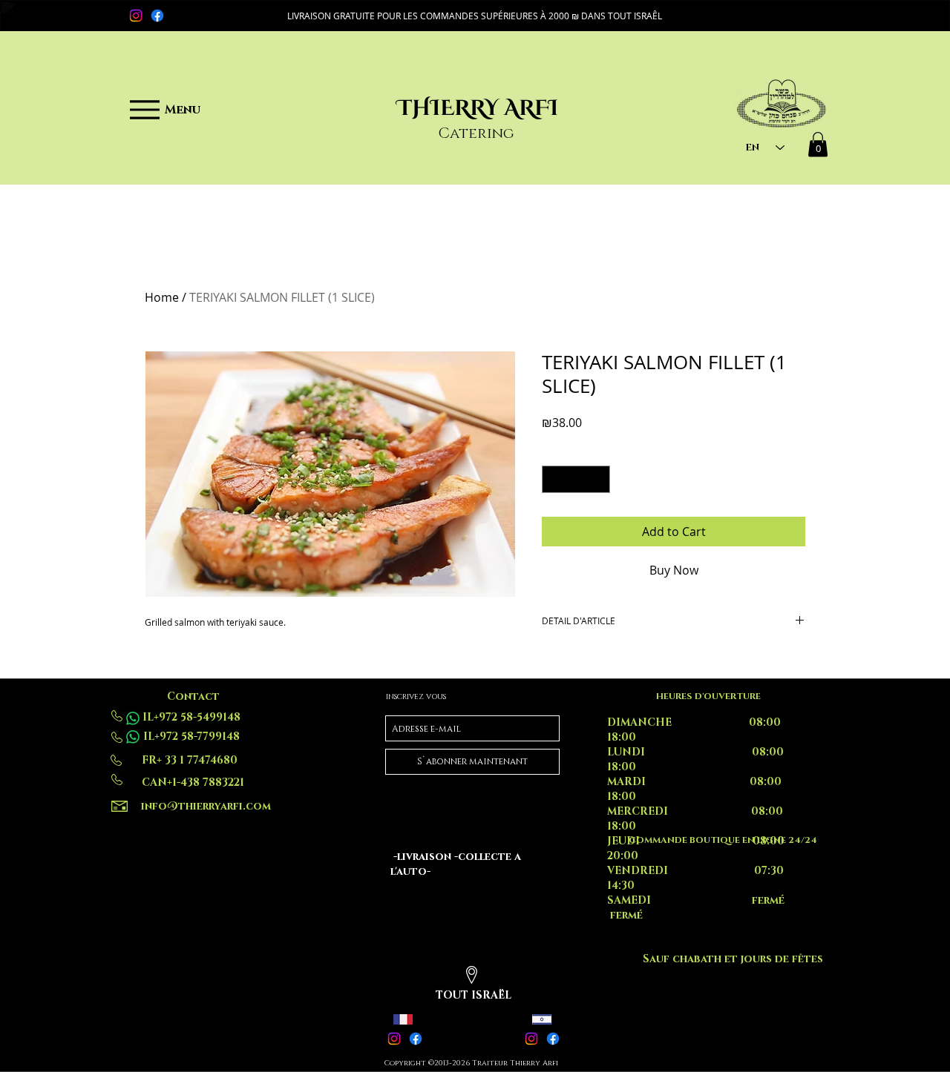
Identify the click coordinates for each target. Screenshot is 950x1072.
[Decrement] (553, 479)
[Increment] (598, 479)
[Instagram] (136, 15)
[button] (474, 15)
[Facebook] (157, 15)
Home (162, 297)
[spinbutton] (576, 479)
